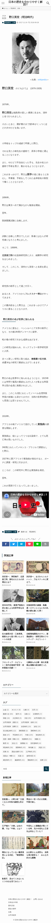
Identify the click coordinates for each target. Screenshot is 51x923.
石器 (21, 756)
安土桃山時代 (9, 731)
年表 (29, 735)
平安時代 (17, 735)
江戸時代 (31, 752)
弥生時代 (40, 735)
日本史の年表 (13, 902)
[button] (48, 3)
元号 (35, 710)
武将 (6, 752)
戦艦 (37, 739)
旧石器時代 (36, 743)
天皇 (27, 718)
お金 (6, 710)
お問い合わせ (38, 899)
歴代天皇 (11, 905)
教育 (6, 743)
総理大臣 (31, 756)
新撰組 (24, 743)
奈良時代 (26, 726)
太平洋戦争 (39, 718)
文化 (14, 743)
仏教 (26, 710)
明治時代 (32, 532)
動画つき (24, 532)
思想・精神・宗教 (11, 739)
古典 (27, 714)
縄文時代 (7, 760)
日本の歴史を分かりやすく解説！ (20, 899)
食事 (43, 760)
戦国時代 (27, 739)
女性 (37, 726)
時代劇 (32, 747)
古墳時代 (37, 714)
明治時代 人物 (10, 22)
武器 (42, 747)
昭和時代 (21, 747)
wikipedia (42, 80)
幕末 (6, 735)
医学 (18, 714)
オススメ (16, 710)
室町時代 (35, 731)
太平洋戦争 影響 (10, 726)
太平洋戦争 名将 (29, 722)
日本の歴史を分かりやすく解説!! (25, 3)
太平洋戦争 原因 (10, 722)
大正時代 (17, 718)
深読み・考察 (9, 756)
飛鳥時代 (32, 760)
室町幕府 (23, 731)
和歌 (6, 718)
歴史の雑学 (17, 752)
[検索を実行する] (46, 768)
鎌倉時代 (20, 760)
